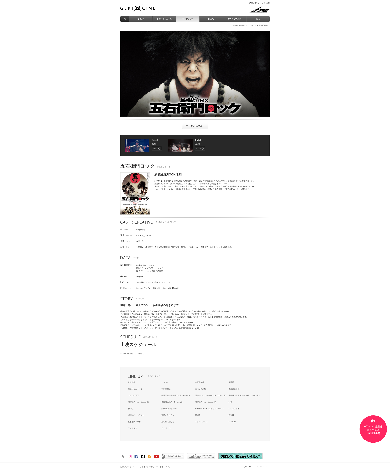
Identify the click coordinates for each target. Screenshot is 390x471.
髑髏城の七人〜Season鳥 (172, 402)
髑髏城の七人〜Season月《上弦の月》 (245, 395)
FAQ (258, 19)
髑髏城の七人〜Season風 (138, 402)
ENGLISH (266, 3)
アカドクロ (166, 428)
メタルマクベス (201, 422)
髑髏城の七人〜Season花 (205, 402)
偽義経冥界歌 (234, 389)
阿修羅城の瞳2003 (169, 409)
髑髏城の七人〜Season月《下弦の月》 (211, 395)
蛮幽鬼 (197, 415)
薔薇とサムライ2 (135, 389)
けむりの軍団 (133, 395)
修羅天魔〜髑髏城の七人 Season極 (175, 395)
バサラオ (165, 382)
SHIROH (232, 422)
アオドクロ (132, 428)
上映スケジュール (164, 19)
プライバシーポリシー (149, 467)
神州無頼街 (166, 389)
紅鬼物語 (131, 382)
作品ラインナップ (188, 19)
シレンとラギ (234, 409)
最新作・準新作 (141, 19)
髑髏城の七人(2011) (136, 415)
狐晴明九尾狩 (200, 389)
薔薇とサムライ (167, 415)
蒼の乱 (130, 409)
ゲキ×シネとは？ (234, 19)
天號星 (231, 382)
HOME (124, 19)
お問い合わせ (125, 467)
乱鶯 (230, 402)
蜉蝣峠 (231, 415)
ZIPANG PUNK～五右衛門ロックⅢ (209, 409)
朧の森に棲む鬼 (167, 422)
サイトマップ (165, 467)
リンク (135, 467)
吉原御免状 (199, 382)
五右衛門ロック (134, 422)
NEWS (211, 19)
